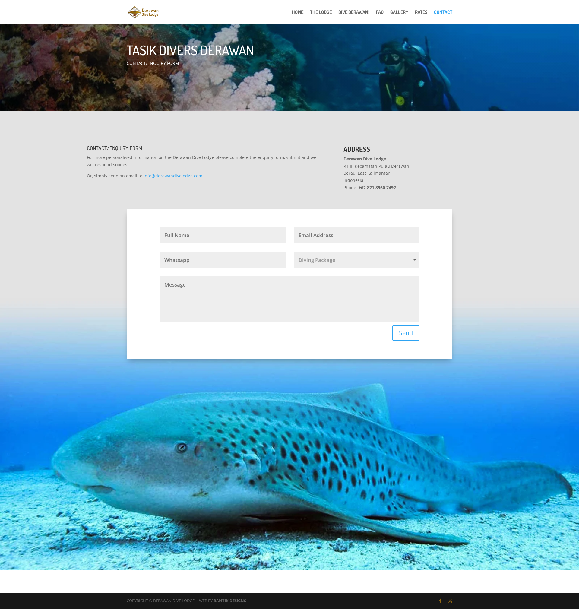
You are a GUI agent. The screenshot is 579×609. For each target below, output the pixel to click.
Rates (421, 12)
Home (297, 12)
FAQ (380, 12)
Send (406, 333)
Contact (443, 12)
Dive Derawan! (353, 12)
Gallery (399, 12)
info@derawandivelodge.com (173, 176)
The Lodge (321, 12)
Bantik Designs (230, 600)
